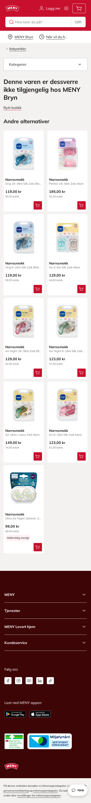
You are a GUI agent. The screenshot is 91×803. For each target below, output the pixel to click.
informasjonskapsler (45, 790)
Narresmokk (14, 179)
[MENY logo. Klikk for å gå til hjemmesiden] (12, 8)
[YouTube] (29, 680)
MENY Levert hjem (19, 626)
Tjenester (12, 610)
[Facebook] (7, 680)
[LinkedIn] (39, 680)
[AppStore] (40, 714)
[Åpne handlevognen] (79, 8)
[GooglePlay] (15, 714)
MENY (9, 594)
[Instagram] (18, 680)
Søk (78, 22)
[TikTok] (50, 680)
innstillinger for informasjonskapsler (39, 795)
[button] (45, 64)
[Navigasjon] (66, 8)
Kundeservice (15, 642)
